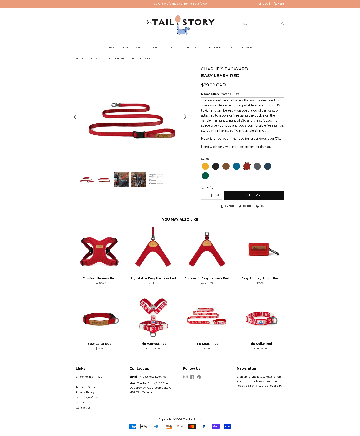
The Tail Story (192, 419)
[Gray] (257, 166)
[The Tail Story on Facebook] (192, 378)
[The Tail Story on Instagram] (185, 378)
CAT (231, 47)
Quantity (207, 187)
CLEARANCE (213, 47)
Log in (267, 3)
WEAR (155, 47)
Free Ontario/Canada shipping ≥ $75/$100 (179, 3)
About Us (82, 402)
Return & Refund (87, 397)
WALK (140, 47)
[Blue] (236, 166)
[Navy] (268, 166)
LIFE (170, 47)
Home (79, 58)
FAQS (80, 381)
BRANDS (247, 47)
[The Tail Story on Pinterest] (199, 378)
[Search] (282, 24)
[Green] (205, 176)
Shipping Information (90, 376)
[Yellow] (205, 166)
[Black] (215, 166)
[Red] (247, 166)
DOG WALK (96, 58)
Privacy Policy (85, 392)
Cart (280, 4)
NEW (111, 47)
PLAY (125, 47)
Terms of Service (87, 387)
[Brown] (226, 166)
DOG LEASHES (117, 58)
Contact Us (83, 407)
